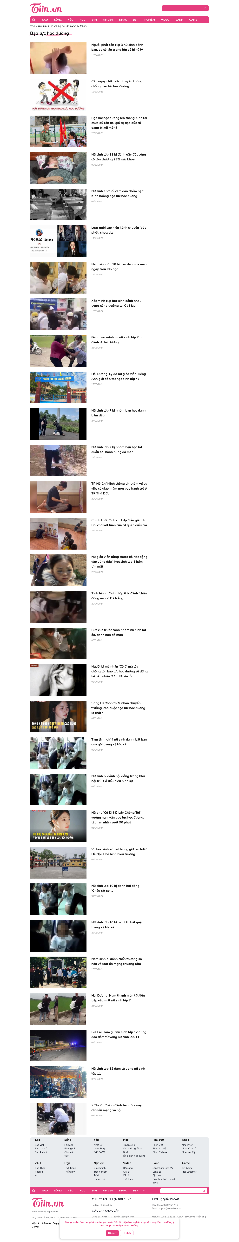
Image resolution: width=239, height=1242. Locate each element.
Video (165, 20)
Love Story (99, 1148)
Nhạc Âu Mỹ (188, 1152)
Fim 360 (108, 20)
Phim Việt (158, 1145)
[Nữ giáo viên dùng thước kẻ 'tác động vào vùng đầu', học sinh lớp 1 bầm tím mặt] (58, 570)
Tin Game (187, 1168)
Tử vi (96, 1175)
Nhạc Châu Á (189, 1148)
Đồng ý (112, 1233)
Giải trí (126, 1171)
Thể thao (128, 1179)
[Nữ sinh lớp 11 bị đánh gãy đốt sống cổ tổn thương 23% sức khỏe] (58, 168)
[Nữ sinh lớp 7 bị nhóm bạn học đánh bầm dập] (58, 424)
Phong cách (70, 1148)
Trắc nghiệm (100, 1171)
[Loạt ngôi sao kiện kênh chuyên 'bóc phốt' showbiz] (58, 241)
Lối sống (68, 1145)
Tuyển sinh (129, 1145)
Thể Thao (40, 1168)
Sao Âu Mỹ (41, 1152)
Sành (179, 20)
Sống (58, 20)
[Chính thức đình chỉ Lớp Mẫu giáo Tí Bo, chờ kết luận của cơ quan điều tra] (58, 534)
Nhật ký (98, 1145)
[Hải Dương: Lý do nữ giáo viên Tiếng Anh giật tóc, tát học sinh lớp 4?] (58, 387)
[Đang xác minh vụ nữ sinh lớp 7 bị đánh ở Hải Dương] (58, 351)
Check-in (69, 1152)
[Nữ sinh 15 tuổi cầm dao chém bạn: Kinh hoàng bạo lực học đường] (58, 204)
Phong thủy (100, 1179)
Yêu (70, 20)
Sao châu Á (41, 1148)
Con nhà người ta (132, 1148)
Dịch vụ (157, 1175)
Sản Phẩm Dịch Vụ (163, 1168)
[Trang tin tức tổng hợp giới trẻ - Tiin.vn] (46, 8)
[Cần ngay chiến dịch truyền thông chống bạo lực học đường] (58, 95)
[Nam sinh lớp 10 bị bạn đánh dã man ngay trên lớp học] (58, 278)
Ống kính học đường (134, 1155)
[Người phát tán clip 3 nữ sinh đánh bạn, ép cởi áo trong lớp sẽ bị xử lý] (58, 58)
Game (193, 20)
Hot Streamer (189, 1171)
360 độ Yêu (100, 1152)
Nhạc (123, 20)
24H (94, 20)
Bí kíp (126, 1152)
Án (36, 1175)
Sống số (157, 1171)
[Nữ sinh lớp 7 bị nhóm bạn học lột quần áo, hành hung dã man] (58, 460)
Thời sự (39, 1171)
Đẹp (135, 20)
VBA (66, 1155)
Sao (45, 20)
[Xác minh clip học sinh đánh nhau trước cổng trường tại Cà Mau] (58, 314)
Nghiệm (149, 20)
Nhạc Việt (187, 1145)
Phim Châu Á (160, 1152)
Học (82, 20)
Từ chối (126, 1233)
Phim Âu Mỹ (159, 1148)
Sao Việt (39, 1145)
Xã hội (126, 1175)
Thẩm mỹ (69, 1171)
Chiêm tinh (100, 1168)
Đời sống (128, 1168)
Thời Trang (70, 1168)
